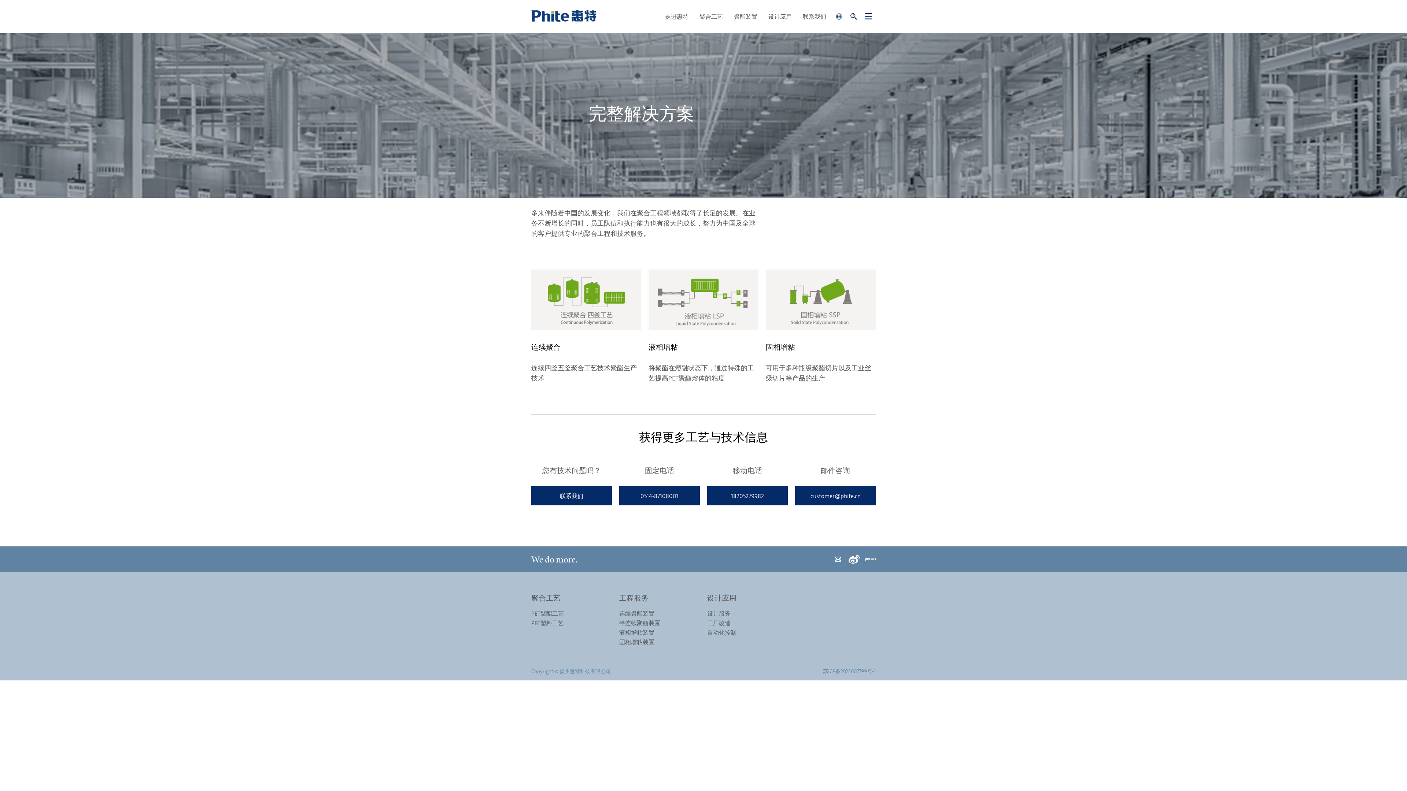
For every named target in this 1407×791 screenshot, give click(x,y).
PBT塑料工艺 (547, 623)
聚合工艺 (711, 16)
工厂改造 (719, 623)
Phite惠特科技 (595, 16)
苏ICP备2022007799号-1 (849, 671)
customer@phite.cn (835, 496)
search (853, 16)
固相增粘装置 (636, 642)
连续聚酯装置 (636, 613)
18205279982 (747, 496)
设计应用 (780, 16)
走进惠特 (676, 16)
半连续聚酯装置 (639, 623)
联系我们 (814, 16)
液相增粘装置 (636, 632)
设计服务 (719, 613)
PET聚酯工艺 (547, 613)
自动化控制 (721, 632)
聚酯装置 (745, 16)
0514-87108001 (659, 496)
